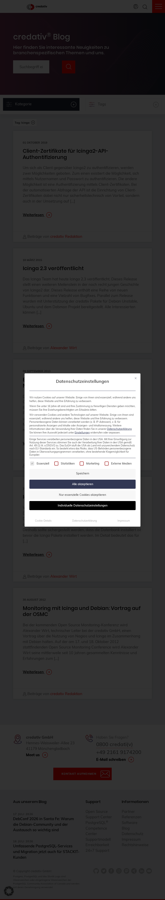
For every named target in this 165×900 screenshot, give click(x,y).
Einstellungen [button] (82, 432)
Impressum (124, 520)
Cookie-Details (43, 520)
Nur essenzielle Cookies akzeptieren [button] (82, 495)
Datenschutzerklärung (119, 428)
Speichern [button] (82, 473)
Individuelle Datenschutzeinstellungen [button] (82, 505)
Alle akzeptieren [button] (82, 484)
